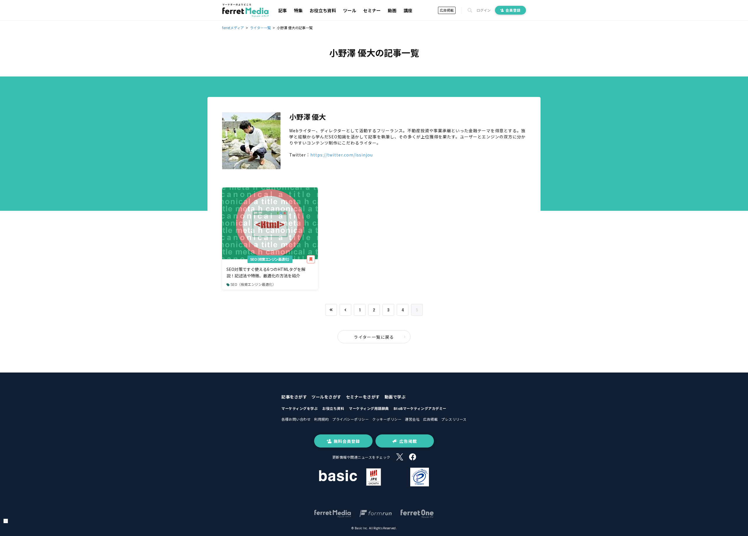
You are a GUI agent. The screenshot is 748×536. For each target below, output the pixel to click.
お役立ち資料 (323, 10)
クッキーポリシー (386, 419)
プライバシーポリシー (350, 419)
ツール (349, 10)
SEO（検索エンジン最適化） (270, 259)
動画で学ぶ (395, 397)
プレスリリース (454, 419)
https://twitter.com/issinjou (341, 155)
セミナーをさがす (363, 397)
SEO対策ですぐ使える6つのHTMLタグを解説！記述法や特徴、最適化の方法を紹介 (265, 272)
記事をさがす (294, 397)
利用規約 (321, 419)
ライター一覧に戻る (374, 337)
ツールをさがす (326, 397)
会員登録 (513, 10)
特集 (298, 10)
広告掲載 (447, 10)
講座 (408, 10)
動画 (392, 10)
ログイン (484, 10)
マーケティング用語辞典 (369, 408)
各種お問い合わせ (296, 419)
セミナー (372, 10)
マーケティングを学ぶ (299, 408)
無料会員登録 (347, 441)
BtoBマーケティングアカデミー (420, 408)
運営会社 (412, 419)
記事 (282, 10)
